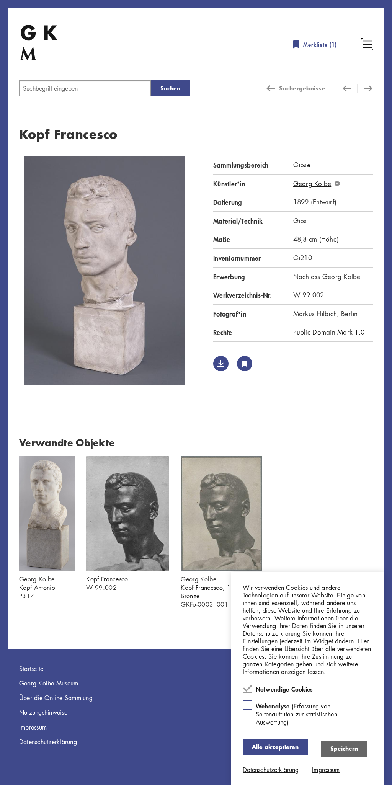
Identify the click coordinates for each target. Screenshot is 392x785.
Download (221, 363)
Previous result (350, 88)
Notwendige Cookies (284, 689)
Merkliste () (320, 45)
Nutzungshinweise (43, 712)
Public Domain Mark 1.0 (329, 332)
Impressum (33, 727)
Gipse (301, 164)
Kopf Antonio (37, 587)
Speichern (344, 748)
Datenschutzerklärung (48, 742)
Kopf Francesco (107, 579)
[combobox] (85, 88)
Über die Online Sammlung (56, 698)
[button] (367, 44)
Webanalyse (296, 714)
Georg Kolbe (312, 184)
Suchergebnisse (302, 88)
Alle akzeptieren (275, 747)
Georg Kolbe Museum (48, 683)
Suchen (170, 88)
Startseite (31, 668)
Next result (365, 88)
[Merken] (244, 363)
